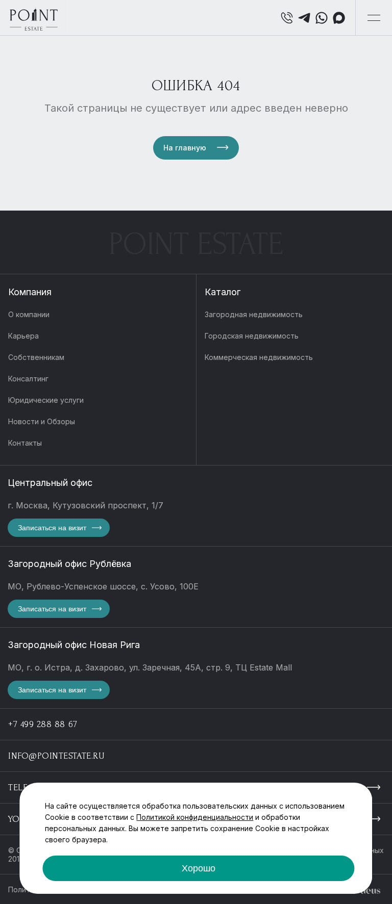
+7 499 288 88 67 (43, 724)
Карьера (23, 335)
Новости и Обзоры (41, 421)
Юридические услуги (46, 400)
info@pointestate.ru (56, 756)
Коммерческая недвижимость (259, 357)
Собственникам (36, 357)
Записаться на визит (52, 528)
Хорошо (198, 868)
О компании (29, 314)
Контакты (25, 442)
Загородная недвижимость (254, 314)
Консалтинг (28, 378)
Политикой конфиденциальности (194, 817)
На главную (184, 147)
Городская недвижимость (252, 335)
